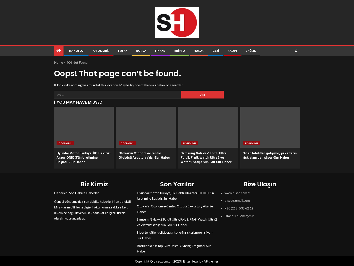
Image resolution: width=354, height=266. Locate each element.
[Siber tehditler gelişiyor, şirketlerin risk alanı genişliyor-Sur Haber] (270, 127)
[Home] (59, 51)
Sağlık (251, 51)
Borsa (141, 51)
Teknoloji (76, 51)
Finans (160, 51)
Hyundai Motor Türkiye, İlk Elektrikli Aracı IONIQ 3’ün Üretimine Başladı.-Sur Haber (84, 157)
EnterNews (191, 261)
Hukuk (199, 51)
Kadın (232, 51)
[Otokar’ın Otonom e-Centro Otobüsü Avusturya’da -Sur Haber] (146, 127)
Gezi (215, 51)
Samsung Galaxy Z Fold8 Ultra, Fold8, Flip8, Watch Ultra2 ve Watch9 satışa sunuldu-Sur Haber (206, 157)
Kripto (179, 51)
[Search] (296, 51)
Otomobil (101, 51)
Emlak (122, 51)
